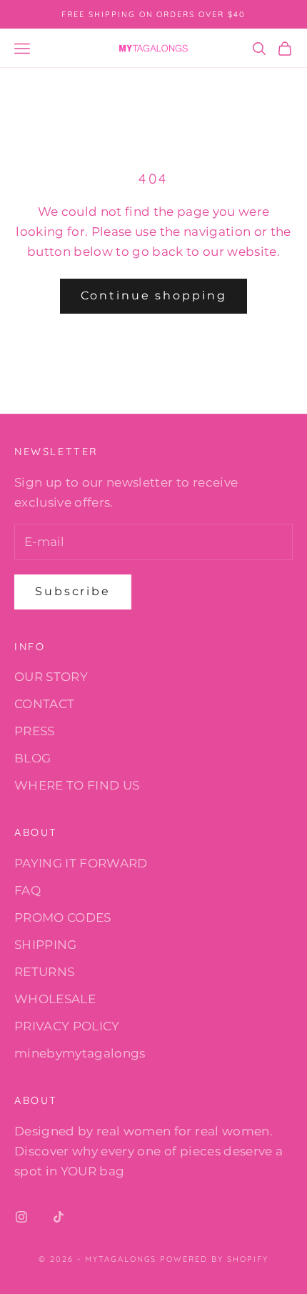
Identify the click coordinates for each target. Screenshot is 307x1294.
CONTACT (44, 704)
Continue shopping (154, 295)
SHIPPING (45, 944)
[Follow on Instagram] (21, 1217)
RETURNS (44, 972)
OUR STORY (51, 677)
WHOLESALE (55, 999)
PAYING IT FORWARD (81, 863)
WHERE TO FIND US (76, 785)
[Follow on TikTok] (58, 1217)
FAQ (27, 890)
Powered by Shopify (214, 1259)
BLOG (32, 758)
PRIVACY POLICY (67, 1026)
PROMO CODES (62, 917)
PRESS (34, 731)
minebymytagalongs (80, 1053)
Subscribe (73, 591)
